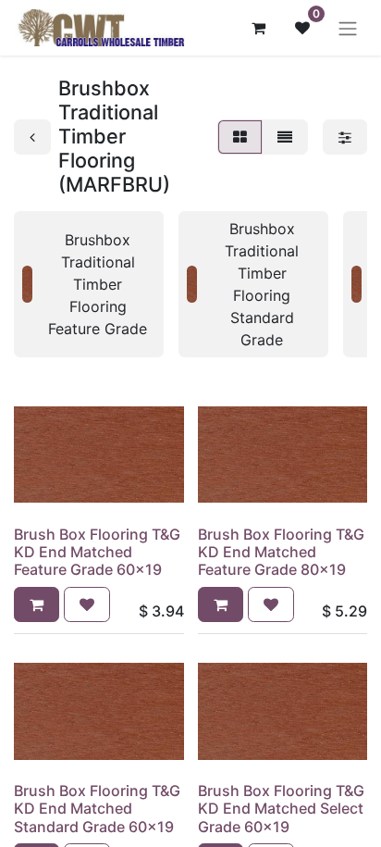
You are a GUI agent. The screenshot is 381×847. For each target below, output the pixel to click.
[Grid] (240, 137)
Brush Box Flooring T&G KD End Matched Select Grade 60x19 (281, 808)
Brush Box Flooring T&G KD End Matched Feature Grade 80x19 (281, 552)
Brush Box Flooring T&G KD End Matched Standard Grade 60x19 (97, 808)
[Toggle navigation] (347, 27)
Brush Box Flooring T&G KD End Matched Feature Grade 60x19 (97, 552)
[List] (285, 137)
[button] (36, 604)
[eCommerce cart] (258, 27)
